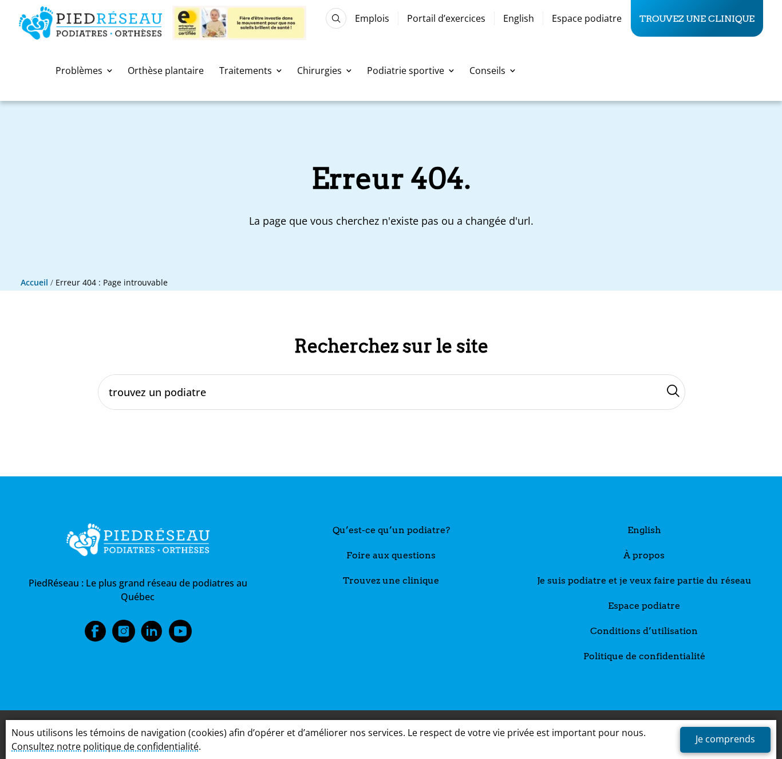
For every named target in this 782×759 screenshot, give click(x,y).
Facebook (95, 635)
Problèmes (79, 70)
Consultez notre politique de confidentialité (105, 746)
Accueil (34, 282)
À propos (644, 555)
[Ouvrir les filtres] (336, 18)
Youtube (180, 635)
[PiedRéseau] (138, 542)
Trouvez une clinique (697, 18)
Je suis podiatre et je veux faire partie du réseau (644, 580)
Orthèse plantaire (166, 70)
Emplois (372, 18)
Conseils (487, 70)
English (518, 18)
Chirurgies (319, 70)
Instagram (123, 635)
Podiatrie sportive (405, 70)
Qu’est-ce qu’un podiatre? (391, 530)
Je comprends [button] (725, 739)
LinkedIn (151, 635)
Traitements (245, 70)
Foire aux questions (391, 555)
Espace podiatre (587, 18)
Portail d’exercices (446, 18)
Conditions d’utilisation (644, 630)
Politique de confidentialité (644, 656)
